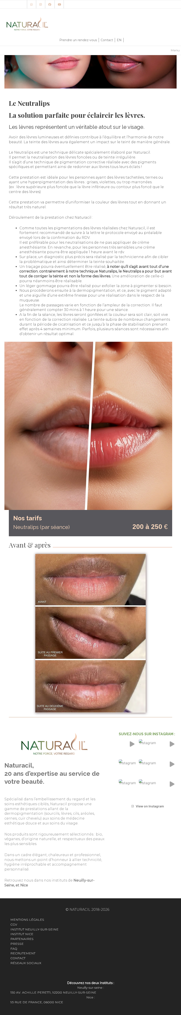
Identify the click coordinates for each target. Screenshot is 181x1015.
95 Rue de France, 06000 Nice (36, 1002)
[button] (128, 748)
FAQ (13, 949)
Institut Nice (21, 934)
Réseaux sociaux (25, 963)
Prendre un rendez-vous (78, 40)
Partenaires (22, 939)
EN (119, 40)
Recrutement (23, 953)
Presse (17, 944)
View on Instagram (150, 806)
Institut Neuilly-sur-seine (34, 929)
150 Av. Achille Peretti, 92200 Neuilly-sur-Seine (53, 992)
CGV (13, 924)
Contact (107, 40)
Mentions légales (27, 920)
